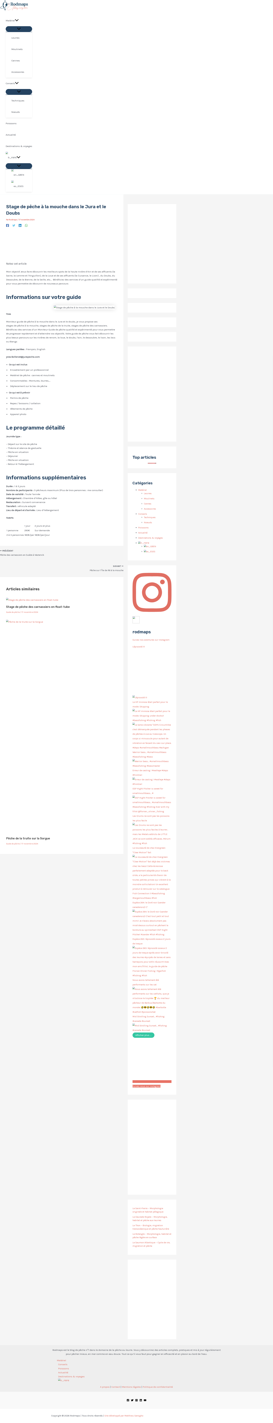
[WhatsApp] (26, 225)
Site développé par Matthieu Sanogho (124, 1415)
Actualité (142, 532)
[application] (17, 20)
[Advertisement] (152, 394)
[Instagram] (136, 1400)
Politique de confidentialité (158, 1386)
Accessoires (150, 508)
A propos (104, 1386)
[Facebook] (7, 225)
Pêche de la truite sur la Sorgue (28, 838)
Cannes (147, 503)
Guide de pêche (13, 612)
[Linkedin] (20, 225)
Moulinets (149, 498)
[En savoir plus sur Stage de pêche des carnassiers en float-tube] (32, 599)
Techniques (150, 517)
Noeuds (148, 522)
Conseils (142, 514)
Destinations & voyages (150, 537)
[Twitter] (13, 225)
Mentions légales (131, 1386)
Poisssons (143, 527)
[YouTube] (145, 1400)
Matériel (142, 490)
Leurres (148, 493)
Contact (115, 1386)
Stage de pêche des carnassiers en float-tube (38, 607)
